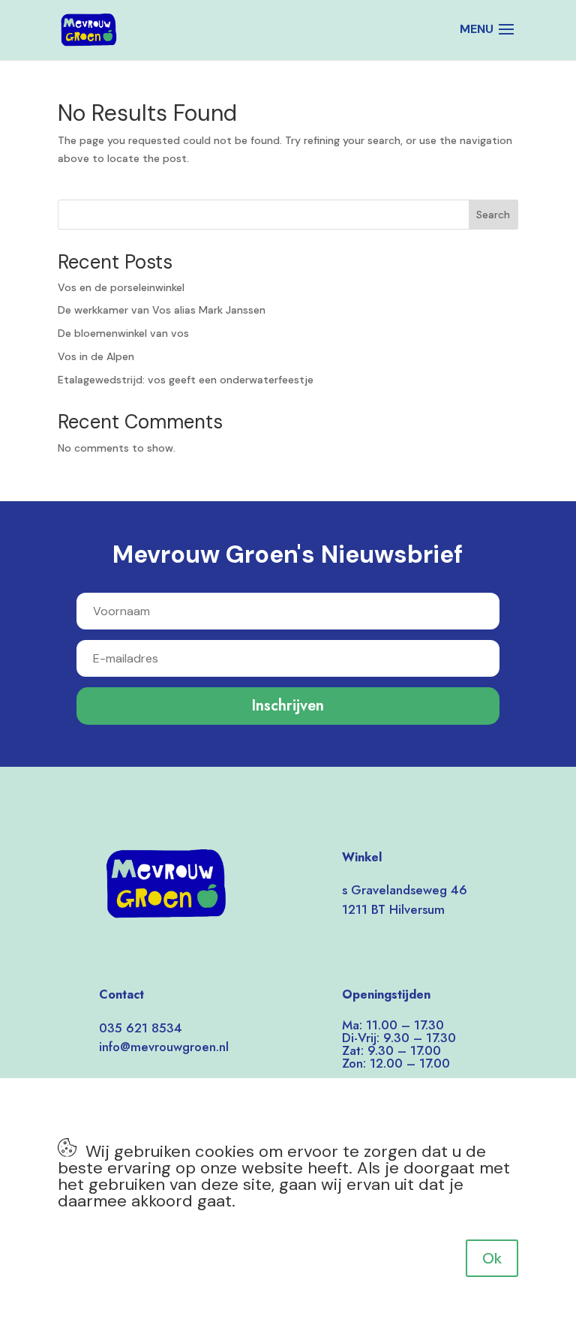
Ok (492, 1258)
